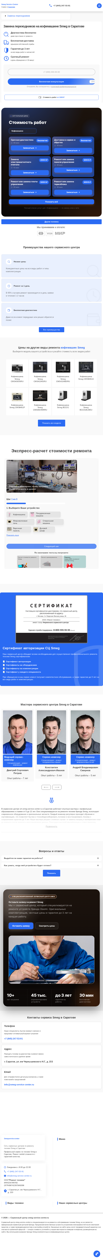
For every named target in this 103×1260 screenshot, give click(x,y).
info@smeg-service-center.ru (19, 1084)
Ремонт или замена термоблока (64, 182)
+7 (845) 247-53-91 (61, 6)
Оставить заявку (21, 926)
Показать (51, 873)
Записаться (28, 148)
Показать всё (51, 202)
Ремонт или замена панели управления (64, 160)
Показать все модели (51, 423)
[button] (46, 787)
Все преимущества (51, 330)
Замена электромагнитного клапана (21, 162)
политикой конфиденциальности (63, 87)
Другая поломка (51, 222)
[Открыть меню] (99, 5)
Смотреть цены (47, 926)
